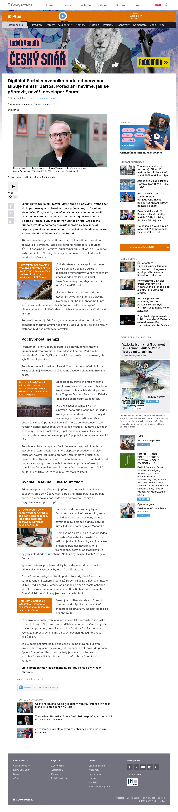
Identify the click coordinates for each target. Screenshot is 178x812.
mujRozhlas (85, 5)
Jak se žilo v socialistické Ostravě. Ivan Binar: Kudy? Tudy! (153, 183)
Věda (153, 24)
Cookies (120, 798)
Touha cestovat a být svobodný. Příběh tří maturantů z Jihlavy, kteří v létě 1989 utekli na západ (153, 171)
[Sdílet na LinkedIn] (11, 221)
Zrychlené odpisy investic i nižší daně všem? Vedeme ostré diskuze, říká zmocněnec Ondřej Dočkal (153, 321)
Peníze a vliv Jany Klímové (42, 98)
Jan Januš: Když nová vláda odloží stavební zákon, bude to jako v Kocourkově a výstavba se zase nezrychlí (34, 388)
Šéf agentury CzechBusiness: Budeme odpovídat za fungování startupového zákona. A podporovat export (152, 269)
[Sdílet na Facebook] (11, 206)
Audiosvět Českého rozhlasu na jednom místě (141, 153)
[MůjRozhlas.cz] (13, 110)
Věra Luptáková (56, 171)
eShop (16, 778)
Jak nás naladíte (97, 765)
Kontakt (93, 782)
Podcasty (56, 774)
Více (163, 24)
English (161, 798)
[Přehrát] (13, 186)
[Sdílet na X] (11, 213)
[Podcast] (10, 197)
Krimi (140, 130)
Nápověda (94, 770)
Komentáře (140, 24)
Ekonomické (15, 24)
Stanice (103, 5)
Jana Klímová (32, 679)
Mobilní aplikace (59, 778)
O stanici (94, 24)
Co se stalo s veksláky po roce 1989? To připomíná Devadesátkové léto (152, 229)
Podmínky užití (148, 798)
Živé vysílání (127, 140)
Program (67, 5)
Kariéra (92, 778)
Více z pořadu (129, 259)
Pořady (50, 24)
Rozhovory (123, 24)
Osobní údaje (133, 798)
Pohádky (126, 135)
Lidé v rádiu (95, 774)
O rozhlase (121, 5)
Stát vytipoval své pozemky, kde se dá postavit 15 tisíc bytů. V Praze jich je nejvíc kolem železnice (153, 304)
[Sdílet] (15, 197)
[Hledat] (166, 5)
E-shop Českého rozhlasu (136, 337)
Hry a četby (127, 130)
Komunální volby (21, 770)
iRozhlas (50, 5)
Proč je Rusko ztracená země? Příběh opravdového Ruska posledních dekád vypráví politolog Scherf (152, 199)
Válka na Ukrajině (22, 765)
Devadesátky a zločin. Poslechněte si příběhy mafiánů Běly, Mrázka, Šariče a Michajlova (151, 216)
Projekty (108, 24)
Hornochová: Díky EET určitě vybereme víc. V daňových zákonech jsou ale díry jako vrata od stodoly (153, 286)
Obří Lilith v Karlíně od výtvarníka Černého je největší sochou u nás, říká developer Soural (35, 605)
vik (41, 679)
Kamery (133, 19)
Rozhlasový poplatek (99, 786)
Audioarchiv (136, 16)
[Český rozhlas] (20, 5)
